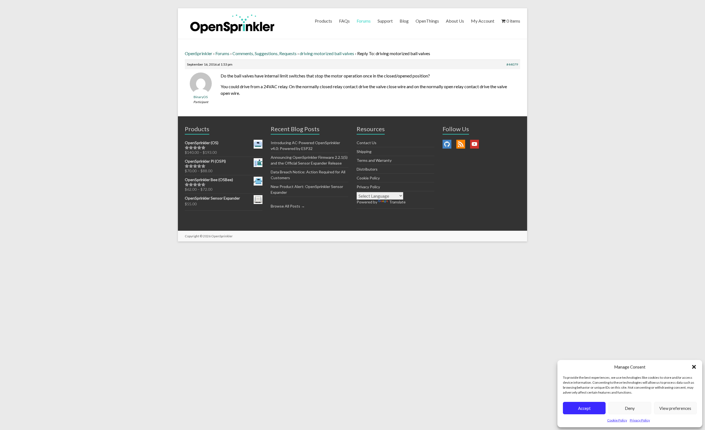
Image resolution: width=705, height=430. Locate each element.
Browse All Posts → (288, 206)
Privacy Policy (640, 420)
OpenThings (427, 20)
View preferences (675, 408)
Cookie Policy (617, 420)
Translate (397, 202)
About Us (455, 20)
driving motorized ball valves (327, 53)
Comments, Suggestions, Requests (264, 53)
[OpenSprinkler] (232, 23)
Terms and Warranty (374, 160)
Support (385, 20)
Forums (364, 20)
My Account (482, 20)
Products (323, 20)
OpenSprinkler (198, 53)
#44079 (512, 64)
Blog (404, 20)
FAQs (344, 20)
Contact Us (366, 142)
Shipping (364, 151)
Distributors (367, 169)
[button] (694, 367)
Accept (584, 408)
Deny (630, 408)
